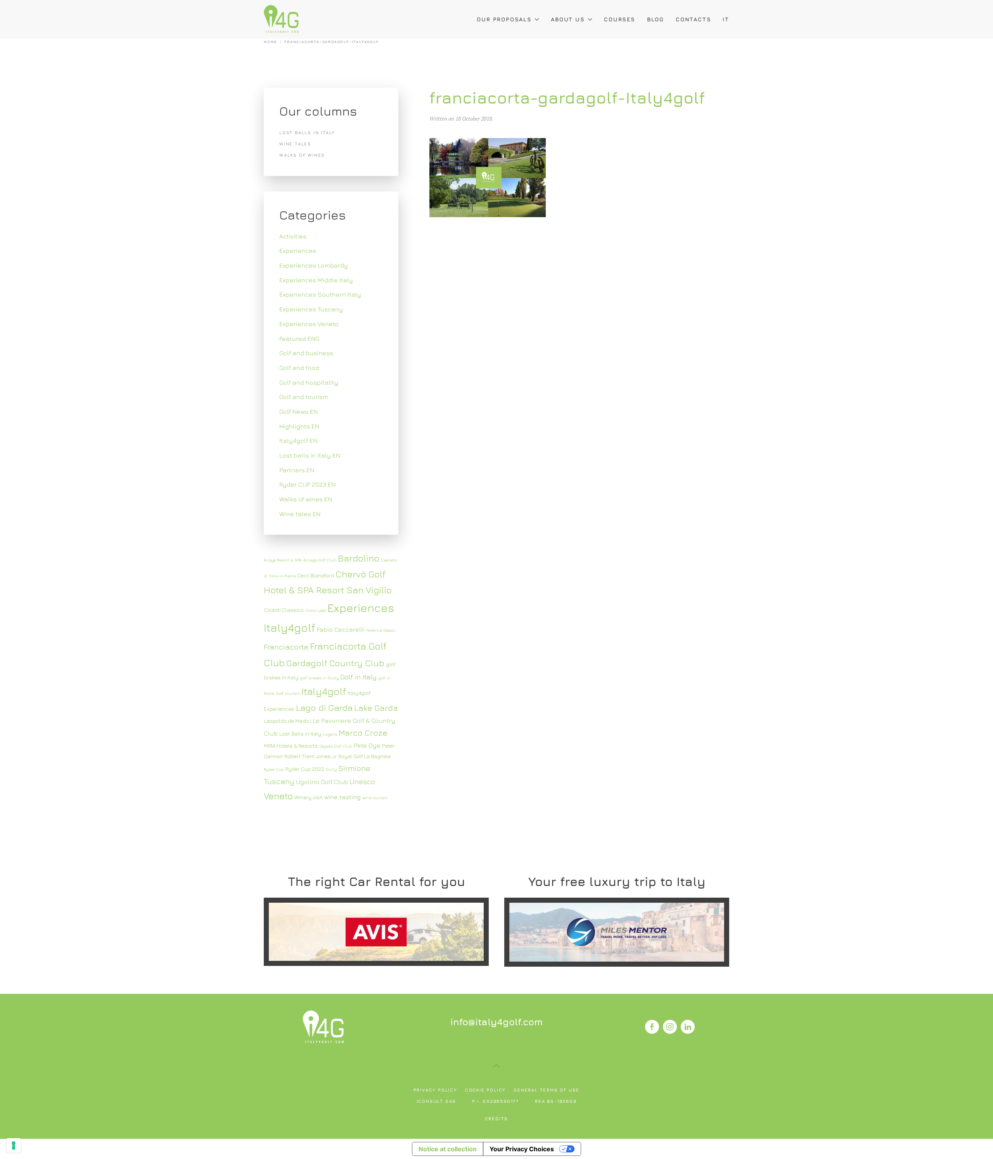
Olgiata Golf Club (335, 746)
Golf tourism (288, 693)
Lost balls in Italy (307, 132)
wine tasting (342, 796)
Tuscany (279, 781)
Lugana (330, 734)
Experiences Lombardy (313, 265)
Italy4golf (323, 691)
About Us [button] (568, 19)
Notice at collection (448, 1149)
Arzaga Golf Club (319, 560)
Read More (376, 931)
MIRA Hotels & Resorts (291, 746)
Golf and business (306, 352)
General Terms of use (547, 1089)
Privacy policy (435, 1089)
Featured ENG (299, 338)
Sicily (331, 769)
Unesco (362, 781)
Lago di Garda (324, 707)
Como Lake (315, 610)
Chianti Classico (284, 610)
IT (726, 19)
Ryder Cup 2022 (304, 769)
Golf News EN (298, 411)
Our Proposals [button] (504, 19)
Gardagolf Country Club (335, 663)
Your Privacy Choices (522, 1149)
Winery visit (308, 797)
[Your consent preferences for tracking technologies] (13, 1145)
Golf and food (299, 367)
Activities (292, 236)
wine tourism (375, 797)
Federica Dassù (381, 630)
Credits (497, 1118)
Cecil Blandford (315, 575)
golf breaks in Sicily (319, 677)
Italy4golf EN (298, 440)
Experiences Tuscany (311, 309)
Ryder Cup (274, 769)
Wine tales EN (299, 513)
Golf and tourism (303, 396)
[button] (496, 1066)
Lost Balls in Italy (300, 734)
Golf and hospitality (308, 382)
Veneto (278, 795)
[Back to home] (281, 19)
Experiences (297, 250)
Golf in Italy (358, 677)
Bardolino (358, 558)
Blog (655, 19)
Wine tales (295, 143)
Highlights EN (299, 426)
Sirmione (354, 767)
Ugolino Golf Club (322, 781)
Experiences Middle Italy (316, 279)
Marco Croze (363, 733)
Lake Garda (376, 708)
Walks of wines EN (305, 499)
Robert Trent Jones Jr (310, 756)
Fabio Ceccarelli (341, 629)
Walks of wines (302, 154)
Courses (619, 19)
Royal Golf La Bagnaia (364, 756)
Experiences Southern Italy (320, 294)
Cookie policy (485, 1089)
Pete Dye (367, 745)
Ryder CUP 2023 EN (307, 484)
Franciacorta (286, 646)
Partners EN (296, 469)
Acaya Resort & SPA (283, 560)
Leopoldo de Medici (287, 721)
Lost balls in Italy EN (309, 455)
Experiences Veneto (309, 323)
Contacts (693, 19)
